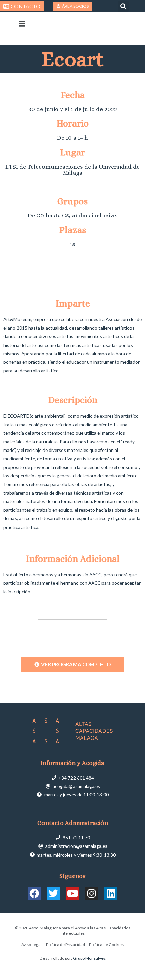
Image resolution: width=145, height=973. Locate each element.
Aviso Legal (31, 944)
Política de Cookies (106, 944)
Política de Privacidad (65, 944)
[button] (123, 6)
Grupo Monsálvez (89, 958)
